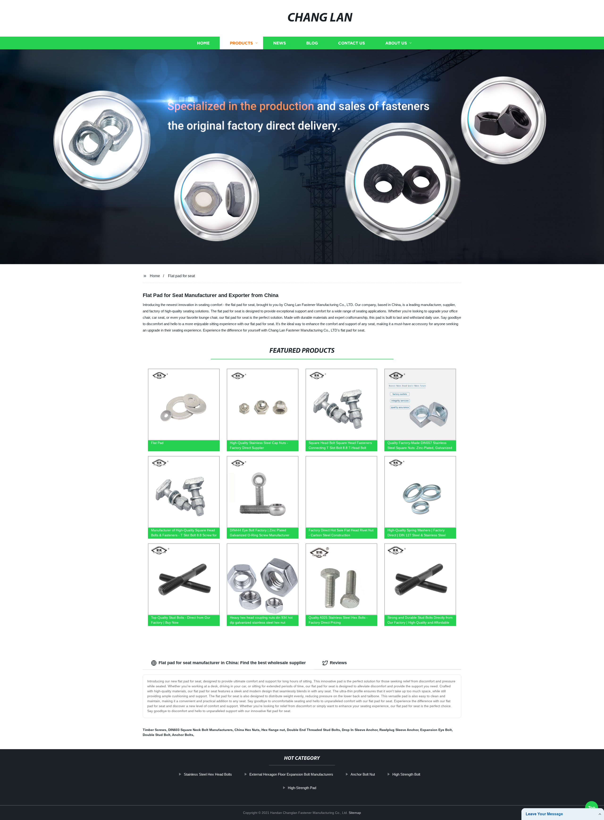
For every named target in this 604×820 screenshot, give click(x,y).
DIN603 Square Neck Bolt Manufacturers (200, 730)
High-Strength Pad (302, 788)
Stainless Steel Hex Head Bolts (208, 774)
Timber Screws (154, 730)
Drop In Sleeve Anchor (360, 730)
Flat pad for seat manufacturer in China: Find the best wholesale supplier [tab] (232, 662)
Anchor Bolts (182, 735)
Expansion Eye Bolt (436, 730)
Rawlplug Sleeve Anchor (398, 730)
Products (241, 43)
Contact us (351, 43)
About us (396, 43)
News (279, 43)
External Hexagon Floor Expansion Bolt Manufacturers (291, 774)
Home (203, 43)
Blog (312, 43)
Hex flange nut (273, 730)
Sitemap (355, 813)
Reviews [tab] (338, 662)
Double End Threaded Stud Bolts (313, 730)
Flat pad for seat (181, 276)
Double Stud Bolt (156, 735)
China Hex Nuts (247, 730)
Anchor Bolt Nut (363, 774)
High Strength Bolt (406, 774)
